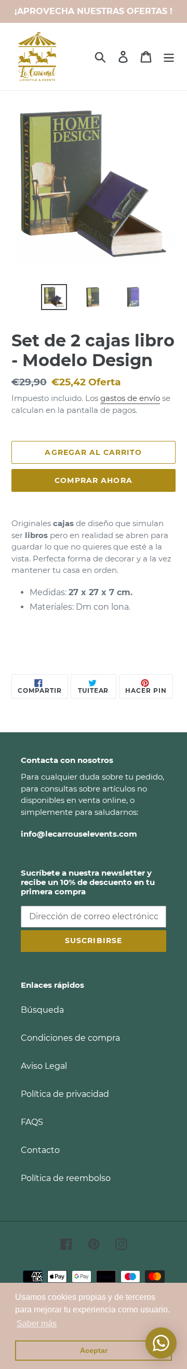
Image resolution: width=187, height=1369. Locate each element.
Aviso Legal (44, 1066)
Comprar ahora (93, 480)
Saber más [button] (37, 1323)
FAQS (32, 1122)
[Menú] (168, 56)
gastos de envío (130, 398)
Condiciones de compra (70, 1038)
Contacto (40, 1150)
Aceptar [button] (94, 1350)
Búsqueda (42, 1010)
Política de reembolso (66, 1178)
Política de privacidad (65, 1094)
